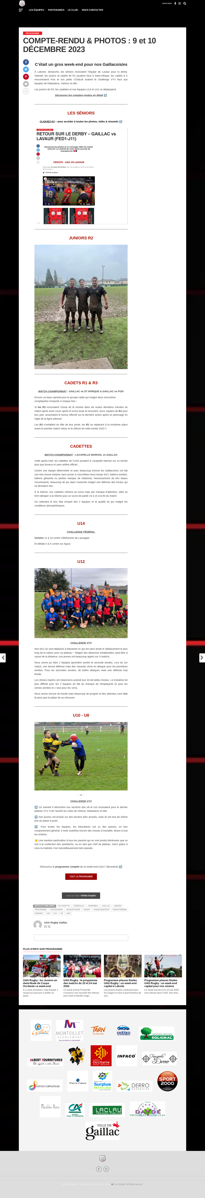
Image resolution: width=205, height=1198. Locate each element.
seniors (39, 913)
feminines (93, 906)
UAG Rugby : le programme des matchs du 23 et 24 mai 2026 (80, 983)
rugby (87, 910)
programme (41, 910)
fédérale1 (79, 906)
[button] (37, 757)
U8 (62, 913)
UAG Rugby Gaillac (55, 922)
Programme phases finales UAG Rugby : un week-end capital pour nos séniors (160, 983)
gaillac (106, 906)
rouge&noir (56, 910)
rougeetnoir (73, 910)
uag (68, 913)
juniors (118, 906)
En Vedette (64, 906)
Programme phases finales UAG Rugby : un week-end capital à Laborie (120, 983)
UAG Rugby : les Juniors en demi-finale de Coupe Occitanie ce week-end (40, 983)
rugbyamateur (101, 910)
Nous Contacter (92, 10)
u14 (55, 913)
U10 (48, 913)
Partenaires (56, 10)
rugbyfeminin (120, 910)
